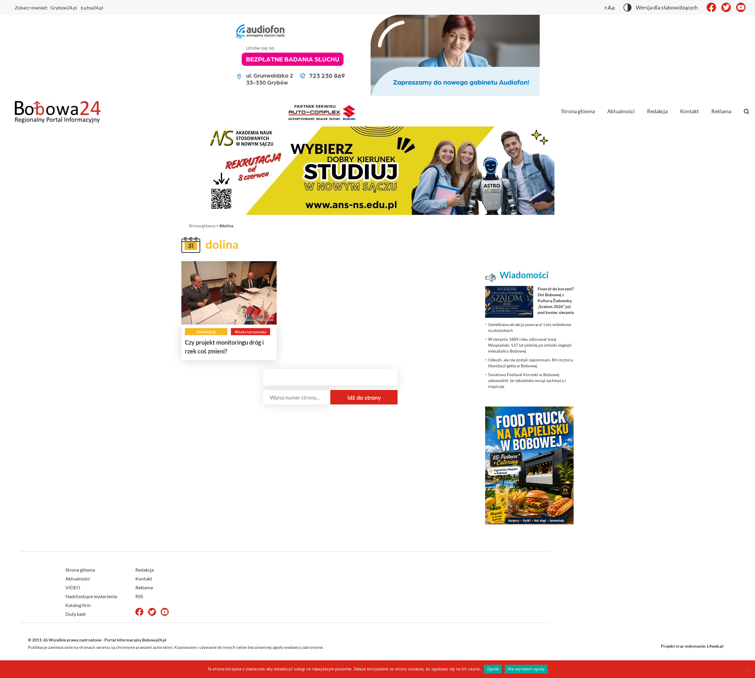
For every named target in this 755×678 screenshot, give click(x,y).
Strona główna (578, 111)
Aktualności (621, 111)
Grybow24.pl (63, 7)
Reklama (721, 111)
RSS (139, 596)
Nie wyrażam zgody (526, 669)
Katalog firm (78, 605)
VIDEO (72, 587)
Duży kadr (75, 614)
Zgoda (493, 669)
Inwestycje (206, 331)
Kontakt (689, 111)
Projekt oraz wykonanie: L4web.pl (692, 646)
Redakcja (657, 111)
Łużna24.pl (92, 7)
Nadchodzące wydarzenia (91, 596)
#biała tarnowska (250, 331)
